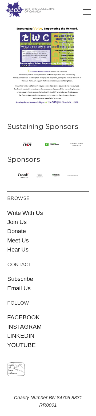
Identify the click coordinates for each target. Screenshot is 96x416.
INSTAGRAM (24, 326)
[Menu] (87, 12)
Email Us (19, 288)
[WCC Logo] (29, 9)
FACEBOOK (23, 317)
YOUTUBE (21, 345)
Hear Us (18, 249)
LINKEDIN (20, 335)
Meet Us (18, 240)
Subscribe (20, 279)
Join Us (17, 222)
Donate (16, 231)
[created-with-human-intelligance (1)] (16, 369)
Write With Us (25, 213)
